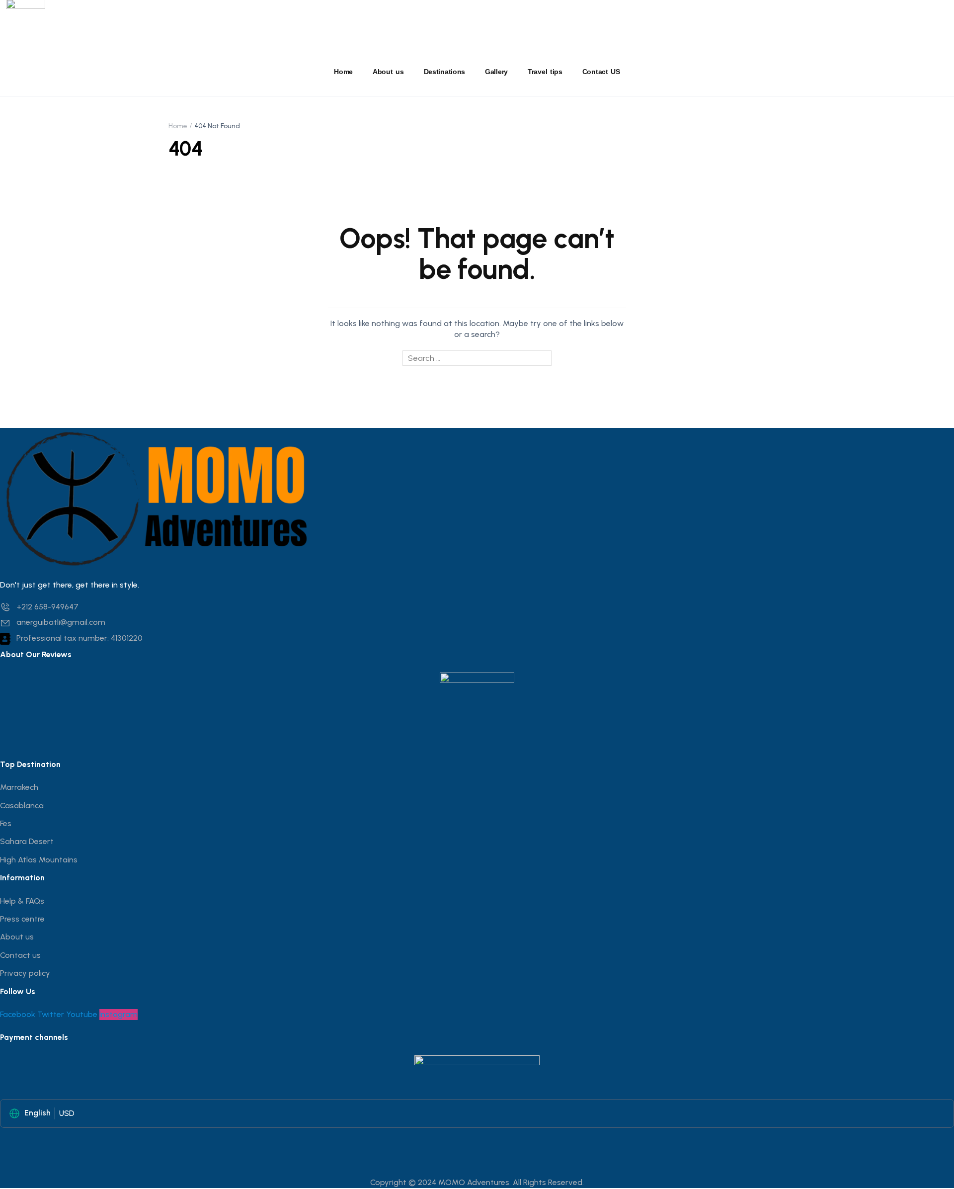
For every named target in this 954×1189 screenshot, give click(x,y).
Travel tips (545, 72)
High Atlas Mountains (39, 859)
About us (388, 72)
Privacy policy (25, 973)
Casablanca (22, 805)
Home (343, 72)
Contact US (601, 72)
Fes (5, 823)
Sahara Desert (27, 841)
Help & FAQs (22, 901)
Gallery (496, 72)
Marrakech (19, 787)
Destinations (444, 72)
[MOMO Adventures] (159, 497)
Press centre (22, 919)
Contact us (20, 955)
